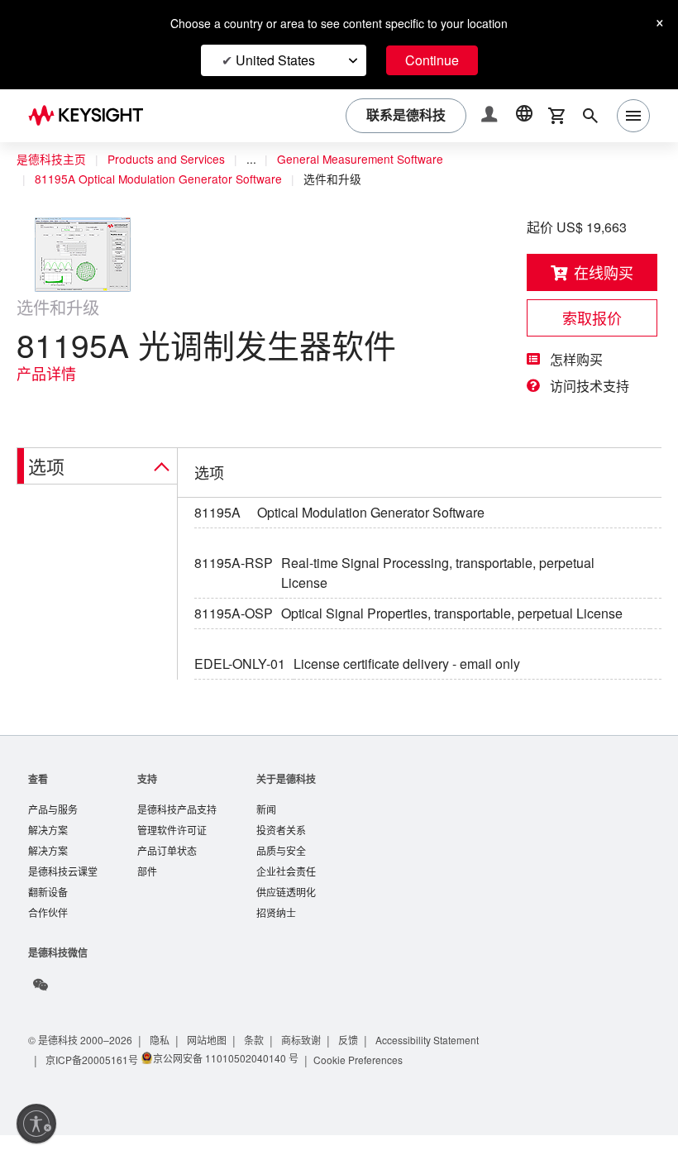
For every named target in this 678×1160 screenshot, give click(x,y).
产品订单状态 (167, 872)
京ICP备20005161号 (92, 1084)
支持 (147, 798)
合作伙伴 (48, 937)
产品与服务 (53, 829)
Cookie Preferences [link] (362, 1084)
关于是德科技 (286, 798)
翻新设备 (48, 915)
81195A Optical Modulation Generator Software (164, 179)
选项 (46, 465)
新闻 (266, 829)
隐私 (165, 1064)
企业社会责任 (286, 894)
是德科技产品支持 (177, 829)
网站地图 (213, 1064)
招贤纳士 (276, 937)
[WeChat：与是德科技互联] (40, 1009)
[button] (491, 116)
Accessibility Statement (441, 1064)
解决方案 (48, 851)
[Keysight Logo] (91, 116)
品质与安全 (281, 872)
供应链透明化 (286, 915)
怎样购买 (576, 359)
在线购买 (603, 272)
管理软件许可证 (172, 851)
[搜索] (590, 116)
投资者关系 (281, 851)
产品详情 (46, 374)
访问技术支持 (589, 386)
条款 (261, 1064)
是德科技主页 (51, 159)
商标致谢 (309, 1064)
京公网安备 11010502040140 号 (226, 1082)
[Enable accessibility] (36, 1123)
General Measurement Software (370, 159)
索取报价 (592, 318)
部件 (147, 894)
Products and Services (170, 159)
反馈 (357, 1064)
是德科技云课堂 (63, 894)
